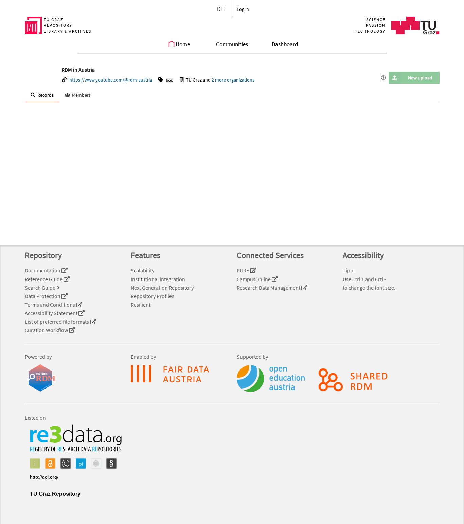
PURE (243, 270)
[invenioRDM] (73, 378)
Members (81, 95)
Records (45, 95)
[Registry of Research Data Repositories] (73, 463)
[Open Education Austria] (258, 379)
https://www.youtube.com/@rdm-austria (110, 80)
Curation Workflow (47, 330)
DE (220, 9)
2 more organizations (233, 80)
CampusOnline (254, 279)
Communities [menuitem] (232, 44)
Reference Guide (44, 279)
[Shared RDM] (311, 380)
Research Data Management (269, 287)
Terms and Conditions (50, 304)
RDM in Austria (78, 69)
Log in (243, 9)
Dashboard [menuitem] (285, 44)
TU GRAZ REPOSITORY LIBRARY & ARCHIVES (67, 25)
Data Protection (43, 296)
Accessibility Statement (51, 313)
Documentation (43, 270)
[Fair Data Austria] (179, 374)
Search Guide (40, 287)
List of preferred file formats (57, 321)
